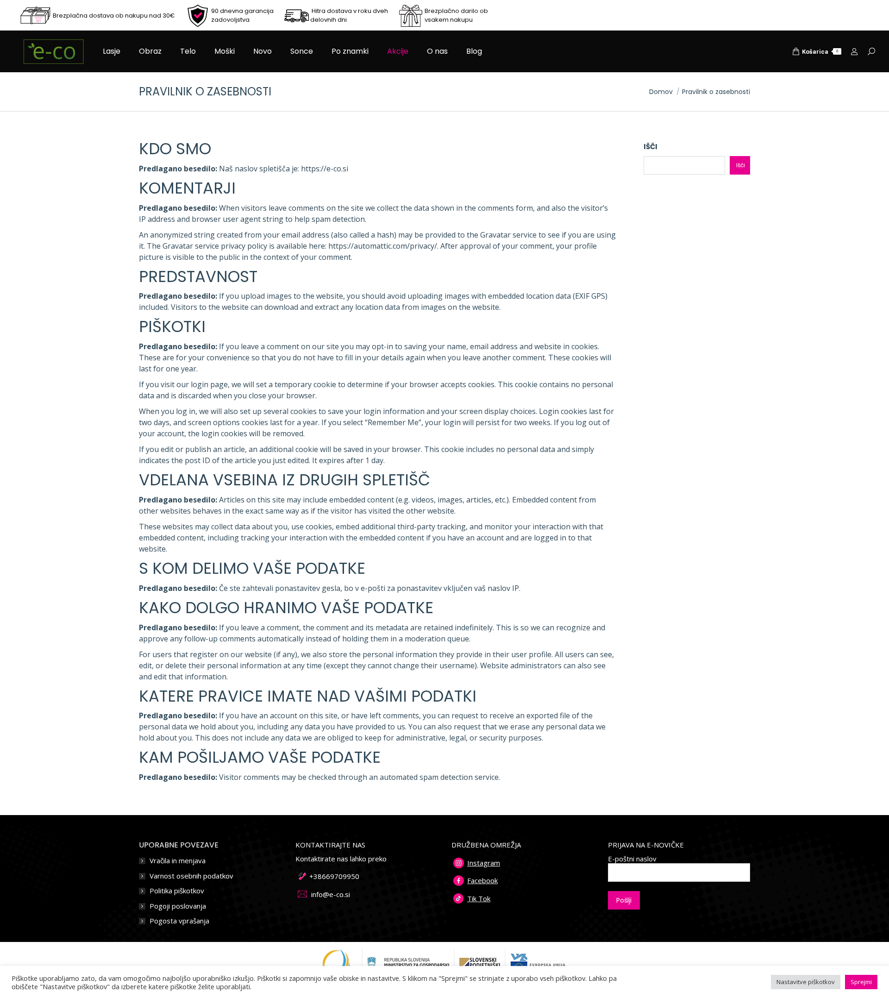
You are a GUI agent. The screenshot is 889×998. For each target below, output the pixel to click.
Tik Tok (478, 898)
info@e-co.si (330, 894)
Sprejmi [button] (861, 982)
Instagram (483, 862)
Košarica (820, 51)
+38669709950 (334, 876)
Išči (650, 146)
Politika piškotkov (177, 890)
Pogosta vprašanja (179, 920)
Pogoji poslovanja (178, 906)
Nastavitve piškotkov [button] (805, 982)
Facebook (482, 880)
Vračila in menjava (178, 860)
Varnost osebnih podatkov (191, 876)
